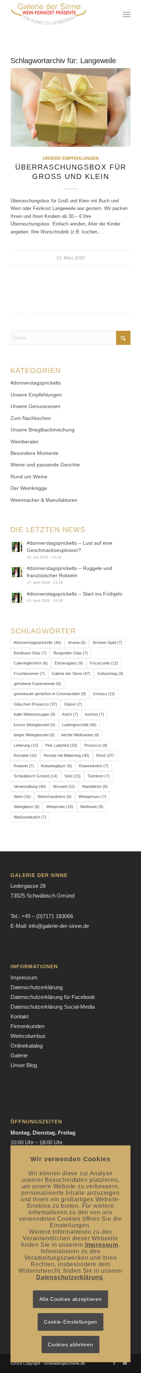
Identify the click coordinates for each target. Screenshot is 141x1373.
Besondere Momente (34, 453)
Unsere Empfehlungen (71, 158)
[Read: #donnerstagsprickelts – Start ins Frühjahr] (17, 597)
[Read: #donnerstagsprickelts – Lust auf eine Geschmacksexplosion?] (17, 546)
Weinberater (24, 441)
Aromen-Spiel (107, 642)
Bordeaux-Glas (30, 653)
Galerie (18, 1055)
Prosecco (95, 745)
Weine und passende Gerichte (45, 465)
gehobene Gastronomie (37, 683)
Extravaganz (69, 663)
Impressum (24, 977)
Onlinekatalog (26, 1046)
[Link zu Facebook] (114, 1363)
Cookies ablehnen (70, 1344)
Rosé (105, 755)
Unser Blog (23, 1065)
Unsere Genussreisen (35, 406)
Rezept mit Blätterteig (66, 755)
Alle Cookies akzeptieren (70, 1299)
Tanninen (98, 776)
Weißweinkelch (30, 817)
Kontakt (19, 1016)
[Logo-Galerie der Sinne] (58, 14)
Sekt (72, 776)
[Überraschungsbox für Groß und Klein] (70, 107)
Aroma (77, 642)
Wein (22, 796)
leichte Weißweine (80, 735)
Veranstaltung (30, 786)
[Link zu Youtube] (125, 1363)
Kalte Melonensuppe (34, 714)
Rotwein (24, 766)
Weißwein (91, 806)
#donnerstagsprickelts (35, 383)
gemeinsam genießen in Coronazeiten (50, 694)
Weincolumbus (28, 1036)
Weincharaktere (55, 796)
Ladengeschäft (79, 725)
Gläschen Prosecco (35, 704)
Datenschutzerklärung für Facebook (52, 997)
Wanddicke (95, 786)
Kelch (70, 714)
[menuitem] (127, 14)
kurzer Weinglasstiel (34, 725)
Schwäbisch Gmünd (35, 776)
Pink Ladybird (61, 745)
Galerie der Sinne (71, 673)
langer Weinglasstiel (34, 735)
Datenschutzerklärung (36, 987)
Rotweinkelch (93, 766)
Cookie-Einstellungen (70, 1322)
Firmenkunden (27, 1026)
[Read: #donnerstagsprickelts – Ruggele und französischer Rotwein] (17, 572)
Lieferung (26, 745)
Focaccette (104, 663)
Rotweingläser (56, 766)
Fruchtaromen (29, 673)
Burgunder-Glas (71, 653)
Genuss (104, 694)
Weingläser (26, 806)
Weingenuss (92, 796)
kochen (94, 714)
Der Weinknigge (28, 488)
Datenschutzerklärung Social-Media (52, 1007)
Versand (64, 786)
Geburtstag (110, 673)
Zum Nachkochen (30, 418)
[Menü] (127, 14)
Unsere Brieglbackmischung (42, 430)
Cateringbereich (31, 663)
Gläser (73, 704)
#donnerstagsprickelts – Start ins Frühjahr (75, 594)
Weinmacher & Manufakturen (43, 500)
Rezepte (25, 755)
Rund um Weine (28, 476)
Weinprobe (59, 806)
